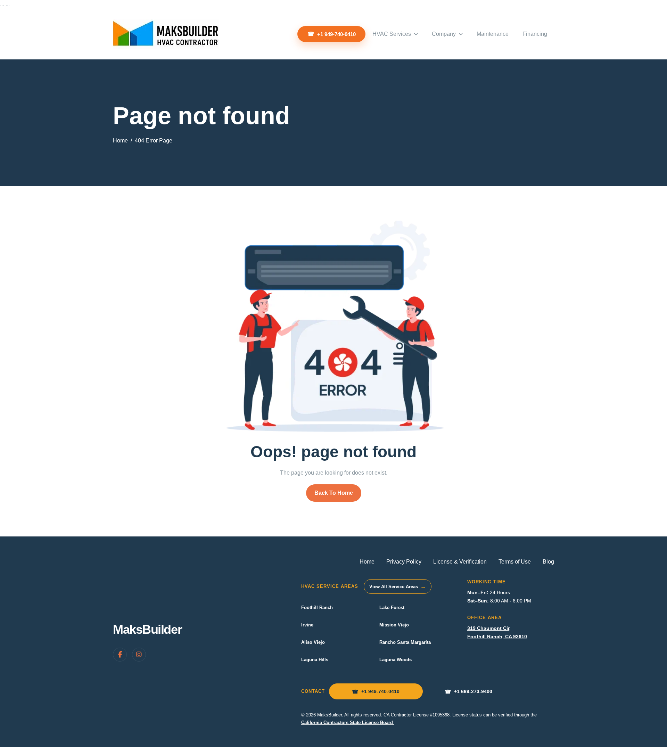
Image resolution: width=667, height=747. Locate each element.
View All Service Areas (397, 586)
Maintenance (493, 34)
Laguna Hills (314, 659)
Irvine (307, 624)
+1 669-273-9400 (468, 692)
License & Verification (460, 562)
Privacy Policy (403, 562)
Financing (534, 34)
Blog (548, 562)
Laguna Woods (395, 659)
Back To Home (333, 493)
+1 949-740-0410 (336, 34)
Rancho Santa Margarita (405, 642)
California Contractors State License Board (347, 722)
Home (367, 562)
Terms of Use (515, 562)
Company (444, 34)
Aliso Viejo (313, 642)
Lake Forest (391, 607)
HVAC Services (391, 34)
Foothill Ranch (317, 607)
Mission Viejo (394, 624)
